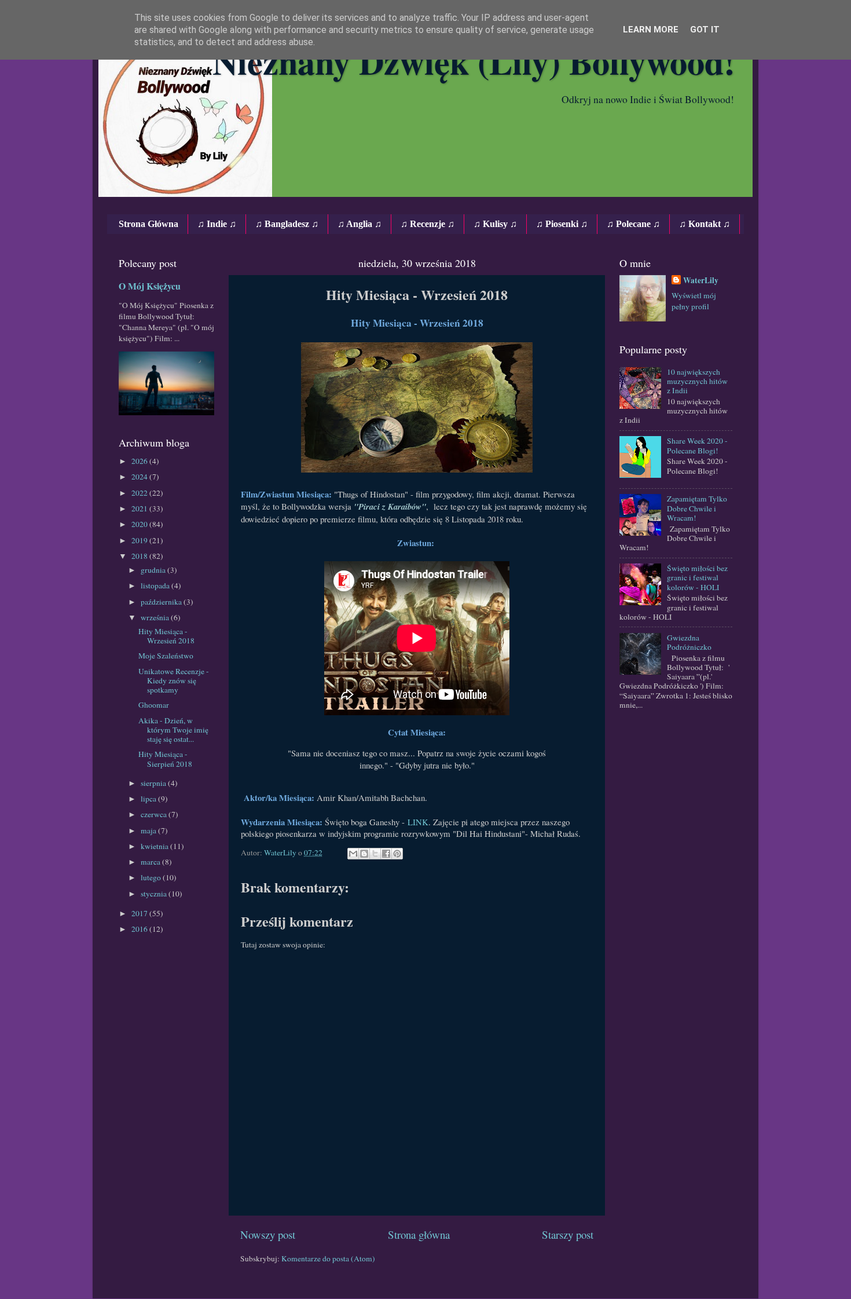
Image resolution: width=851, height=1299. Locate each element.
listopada (156, 585)
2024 (140, 476)
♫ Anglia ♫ (360, 224)
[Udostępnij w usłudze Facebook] (386, 853)
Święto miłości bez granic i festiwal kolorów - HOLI (697, 577)
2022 (140, 493)
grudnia (154, 570)
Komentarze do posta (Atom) (328, 1258)
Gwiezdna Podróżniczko (689, 642)
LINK (418, 822)
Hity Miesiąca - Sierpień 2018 (165, 759)
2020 (140, 524)
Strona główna (419, 1234)
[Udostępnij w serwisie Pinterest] (397, 853)
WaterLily (700, 280)
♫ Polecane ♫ (633, 224)
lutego (152, 877)
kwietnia (155, 846)
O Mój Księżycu (150, 285)
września (156, 617)
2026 (140, 461)
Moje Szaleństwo (165, 655)
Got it (705, 29)
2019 (140, 540)
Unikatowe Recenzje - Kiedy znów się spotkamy (173, 680)
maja (149, 830)
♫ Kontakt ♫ (704, 224)
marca (151, 862)
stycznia (154, 893)
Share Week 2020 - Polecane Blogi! (697, 445)
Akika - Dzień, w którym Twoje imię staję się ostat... (173, 729)
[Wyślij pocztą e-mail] (353, 853)
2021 (140, 508)
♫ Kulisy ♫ (495, 224)
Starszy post (567, 1234)
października (162, 602)
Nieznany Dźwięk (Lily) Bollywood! (473, 61)
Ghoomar (153, 705)
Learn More (650, 29)
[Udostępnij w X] (375, 853)
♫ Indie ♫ (216, 224)
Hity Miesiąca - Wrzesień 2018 (166, 636)
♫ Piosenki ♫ (562, 224)
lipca (149, 798)
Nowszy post (267, 1234)
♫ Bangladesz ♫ (286, 224)
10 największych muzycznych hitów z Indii (697, 381)
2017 (140, 913)
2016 (140, 929)
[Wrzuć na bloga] (364, 853)
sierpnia (154, 783)
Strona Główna (148, 224)
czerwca (154, 814)
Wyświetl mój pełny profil (694, 301)
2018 (140, 556)
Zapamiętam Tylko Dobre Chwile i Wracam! (697, 507)
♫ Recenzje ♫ (427, 224)
